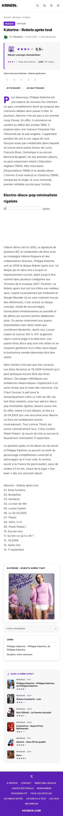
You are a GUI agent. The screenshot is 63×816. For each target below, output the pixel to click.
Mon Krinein (44, 788)
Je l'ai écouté (13, 88)
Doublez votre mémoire (19, 654)
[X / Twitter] (31, 776)
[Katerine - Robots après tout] (31, 596)
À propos (12, 783)
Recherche (31, 803)
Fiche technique (16, 629)
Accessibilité (19, 793)
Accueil (7, 17)
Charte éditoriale (23, 788)
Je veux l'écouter (35, 88)
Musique (17, 17)
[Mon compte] (51, 5)
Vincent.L (18, 36)
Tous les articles (41, 793)
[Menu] (58, 5)
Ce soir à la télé (36, 798)
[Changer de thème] (45, 5)
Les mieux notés (13, 798)
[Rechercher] (37, 5)
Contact (26, 783)
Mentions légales (45, 783)
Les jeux (54, 798)
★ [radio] (7, 79)
